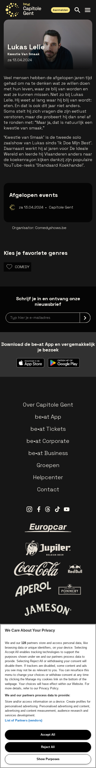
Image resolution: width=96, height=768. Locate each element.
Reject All (48, 747)
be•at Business (48, 453)
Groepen (48, 465)
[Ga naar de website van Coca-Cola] (37, 569)
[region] (48, 696)
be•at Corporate (48, 441)
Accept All (48, 734)
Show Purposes (48, 759)
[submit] (85, 318)
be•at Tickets (48, 428)
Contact (48, 489)
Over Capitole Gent (48, 404)
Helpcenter (48, 477)
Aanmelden (60, 10)
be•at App (48, 416)
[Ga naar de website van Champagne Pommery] (69, 589)
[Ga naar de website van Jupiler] (48, 548)
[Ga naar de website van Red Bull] (75, 569)
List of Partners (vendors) (23, 720)
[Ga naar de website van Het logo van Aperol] (33, 589)
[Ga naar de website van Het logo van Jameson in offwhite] (48, 610)
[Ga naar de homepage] (23, 10)
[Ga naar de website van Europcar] (48, 528)
